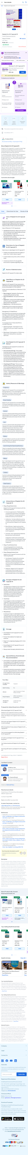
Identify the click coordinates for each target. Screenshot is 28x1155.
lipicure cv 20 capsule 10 (13, 1033)
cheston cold (19, 983)
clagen (15, 987)
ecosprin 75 (12, 984)
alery (25, 987)
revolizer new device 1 (7, 1021)
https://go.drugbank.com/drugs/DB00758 (12, 847)
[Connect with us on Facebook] (7, 1060)
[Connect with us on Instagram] (2, 1060)
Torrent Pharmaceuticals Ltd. (8, 36)
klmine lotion (10, 987)
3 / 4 (19, 29)
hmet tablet (8, 986)
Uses (2, 211)
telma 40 (3, 983)
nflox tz (5, 987)
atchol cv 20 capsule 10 (7, 1040)
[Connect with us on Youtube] (11, 1060)
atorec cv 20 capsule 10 (18, 1027)
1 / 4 (14, 29)
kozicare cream (11, 989)
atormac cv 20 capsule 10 (7, 1028)
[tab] (14, 1046)
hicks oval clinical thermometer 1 (18, 1004)
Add (22, 72)
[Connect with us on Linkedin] (15, 1060)
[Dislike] (24, 853)
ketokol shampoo (16, 986)
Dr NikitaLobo (12, 767)
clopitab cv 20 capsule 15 (13, 1031)
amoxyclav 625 (19, 984)
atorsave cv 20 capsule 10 (20, 1028)
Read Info (23, 38)
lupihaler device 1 (5, 1006)
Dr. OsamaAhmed (13, 777)
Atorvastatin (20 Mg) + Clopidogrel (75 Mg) (12, 141)
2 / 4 (17, 29)
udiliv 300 (8, 983)
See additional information (14, 1131)
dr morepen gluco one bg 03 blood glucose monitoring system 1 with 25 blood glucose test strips (13, 1003)
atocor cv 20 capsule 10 (7, 1027)
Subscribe (21, 1074)
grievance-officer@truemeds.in (13, 1097)
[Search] (23, 2)
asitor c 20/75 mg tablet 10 (16, 1037)
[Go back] (2, 2)
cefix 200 (18, 989)
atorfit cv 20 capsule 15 (12, 1034)
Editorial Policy (10, 784)
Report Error (4, 757)
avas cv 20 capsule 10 (6, 1030)
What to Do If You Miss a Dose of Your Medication (10, 972)
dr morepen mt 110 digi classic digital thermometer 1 (13, 996)
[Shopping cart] (26, 2)
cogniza (13, 983)
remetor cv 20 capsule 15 (19, 1039)
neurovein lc (4, 989)
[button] (14, 53)
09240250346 (16, 805)
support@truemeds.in (6, 805)
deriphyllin (23, 989)
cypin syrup (20, 987)
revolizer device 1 (14, 1007)
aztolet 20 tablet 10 (16, 1030)
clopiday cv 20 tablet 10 (7, 1039)
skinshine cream (5, 984)
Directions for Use (12, 211)
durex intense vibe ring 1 (11, 1019)
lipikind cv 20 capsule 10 (14, 1036)
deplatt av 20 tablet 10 (18, 1040)
